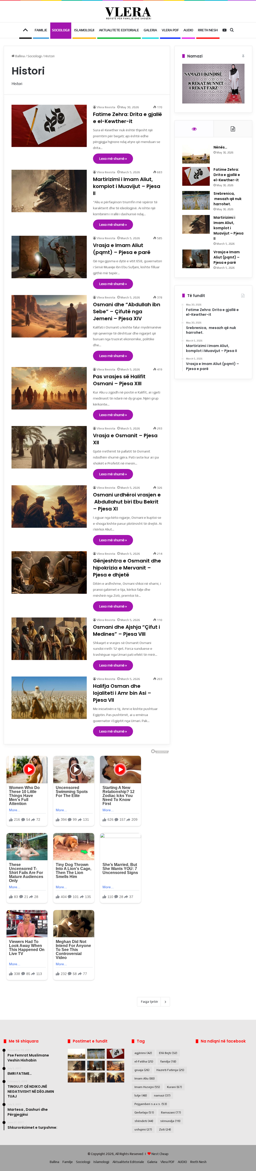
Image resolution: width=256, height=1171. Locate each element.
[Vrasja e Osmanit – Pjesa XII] (49, 447)
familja (168, 1061)
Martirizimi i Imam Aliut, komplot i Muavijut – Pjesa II (126, 186)
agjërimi (143, 1053)
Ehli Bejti (168, 1053)
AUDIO (188, 30)
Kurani (174, 1087)
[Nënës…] (196, 154)
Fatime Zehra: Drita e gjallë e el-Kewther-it (127, 118)
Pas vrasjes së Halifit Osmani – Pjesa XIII (120, 380)
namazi (162, 1095)
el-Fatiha (143, 1061)
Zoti (165, 1129)
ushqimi (143, 1129)
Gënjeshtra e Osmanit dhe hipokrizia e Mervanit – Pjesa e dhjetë (127, 567)
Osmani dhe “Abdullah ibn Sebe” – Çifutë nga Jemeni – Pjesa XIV (126, 311)
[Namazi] (213, 102)
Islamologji (84, 30)
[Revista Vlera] (128, 13)
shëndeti (143, 1121)
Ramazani (171, 1112)
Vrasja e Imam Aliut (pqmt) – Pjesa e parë (121, 249)
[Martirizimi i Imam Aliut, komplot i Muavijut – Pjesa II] (49, 191)
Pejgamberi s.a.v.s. (150, 1104)
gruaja (142, 1070)
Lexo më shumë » (113, 158)
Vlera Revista (106, 107)
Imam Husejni (147, 1087)
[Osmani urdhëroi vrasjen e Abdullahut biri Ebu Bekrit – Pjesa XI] (49, 506)
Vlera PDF (170, 30)
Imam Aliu (144, 1078)
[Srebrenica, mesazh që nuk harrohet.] (196, 200)
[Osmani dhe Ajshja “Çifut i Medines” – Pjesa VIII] (49, 639)
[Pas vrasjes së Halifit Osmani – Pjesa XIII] (49, 388)
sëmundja (170, 1121)
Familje (41, 30)
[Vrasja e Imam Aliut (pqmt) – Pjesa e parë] (49, 257)
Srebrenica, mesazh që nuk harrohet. (228, 198)
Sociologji (61, 30)
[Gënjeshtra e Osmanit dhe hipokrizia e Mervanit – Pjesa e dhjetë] (49, 572)
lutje (140, 1095)
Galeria (150, 30)
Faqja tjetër (149, 1002)
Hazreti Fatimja (170, 1070)
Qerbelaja (144, 1112)
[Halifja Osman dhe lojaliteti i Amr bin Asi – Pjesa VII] (49, 697)
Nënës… (220, 147)
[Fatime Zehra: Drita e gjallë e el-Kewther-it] (49, 126)
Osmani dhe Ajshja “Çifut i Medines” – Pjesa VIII (126, 631)
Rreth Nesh (208, 30)
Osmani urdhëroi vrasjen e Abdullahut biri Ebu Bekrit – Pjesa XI (127, 501)
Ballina (19, 56)
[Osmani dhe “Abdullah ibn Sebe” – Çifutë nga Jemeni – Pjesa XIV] (49, 316)
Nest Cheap (160, 1154)
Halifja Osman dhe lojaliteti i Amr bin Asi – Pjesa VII (122, 693)
